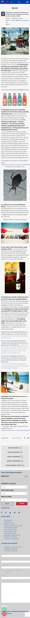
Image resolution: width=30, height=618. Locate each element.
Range (26, 476)
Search (21, 503)
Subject (3, 576)
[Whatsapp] (4, 609)
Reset (8, 503)
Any (4, 487)
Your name (4, 553)
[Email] (4, 614)
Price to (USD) (6, 496)
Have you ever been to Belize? (11, 570)
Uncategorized (25, 20)
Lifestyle (17, 20)
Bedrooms (5, 476)
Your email (4, 559)
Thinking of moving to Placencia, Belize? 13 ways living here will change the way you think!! (17, 14)
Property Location (8, 483)
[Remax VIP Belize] (7, 2)
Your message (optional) (9, 581)
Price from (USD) (7, 490)
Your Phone (5, 565)
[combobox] (14, 493)
